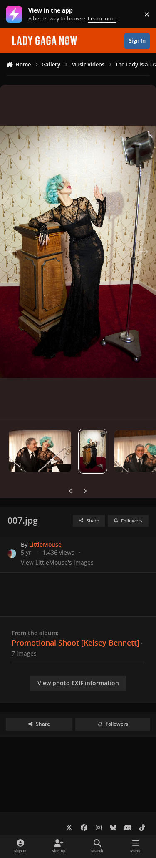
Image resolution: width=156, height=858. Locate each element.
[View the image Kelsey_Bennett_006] (40, 451)
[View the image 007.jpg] (93, 451)
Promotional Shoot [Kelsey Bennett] (75, 643)
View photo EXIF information (78, 683)
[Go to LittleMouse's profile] (11, 553)
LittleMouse (45, 544)
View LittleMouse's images (57, 562)
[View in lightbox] (78, 252)
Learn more (16, 14)
